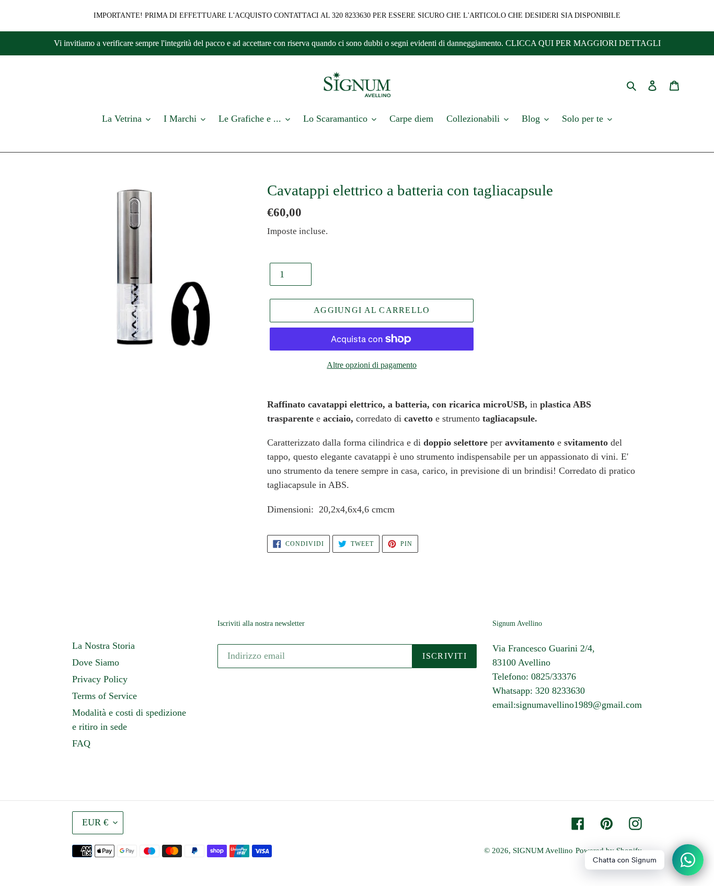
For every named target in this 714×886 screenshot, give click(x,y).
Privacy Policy (100, 679)
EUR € (95, 822)
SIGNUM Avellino (543, 850)
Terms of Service (104, 696)
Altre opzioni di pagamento (372, 364)
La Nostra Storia (103, 645)
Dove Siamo (95, 662)
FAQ (81, 743)
